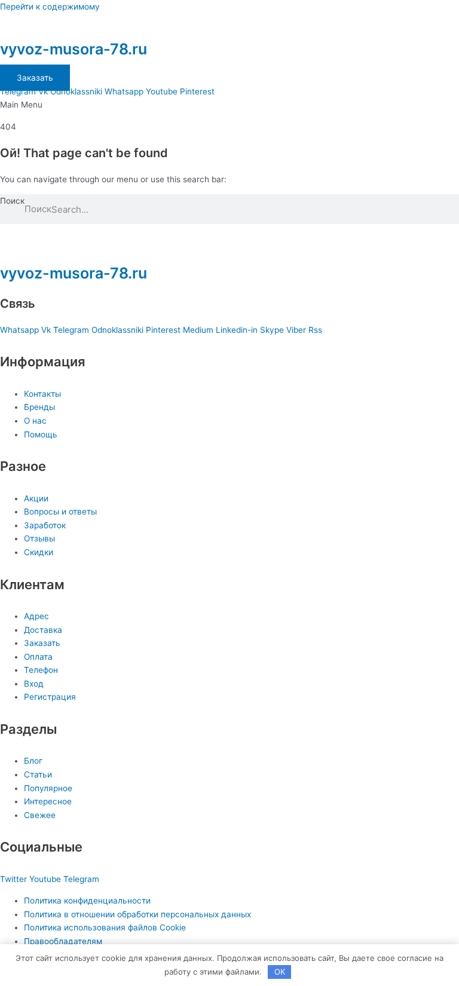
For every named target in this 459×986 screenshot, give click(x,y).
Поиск (12, 201)
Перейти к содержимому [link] (50, 6)
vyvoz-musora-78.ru (73, 49)
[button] (229, 105)
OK (279, 971)
